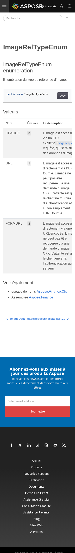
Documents (36, 486)
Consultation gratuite (36, 506)
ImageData (17, 318)
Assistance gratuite (37, 499)
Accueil (36, 461)
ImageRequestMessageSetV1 (45, 318)
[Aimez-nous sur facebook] (11, 445)
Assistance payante (36, 512)
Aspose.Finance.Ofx (52, 291)
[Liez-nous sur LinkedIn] (29, 445)
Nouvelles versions (36, 474)
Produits (36, 467)
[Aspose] (27, 6)
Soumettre (37, 411)
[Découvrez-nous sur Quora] (46, 445)
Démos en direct (36, 493)
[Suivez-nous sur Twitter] (20, 445)
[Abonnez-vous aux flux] (64, 445)
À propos (36, 532)
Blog (36, 519)
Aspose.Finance (41, 297)
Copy (63, 95)
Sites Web (36, 525)
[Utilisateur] (61, 6)
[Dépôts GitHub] (55, 445)
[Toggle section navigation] (67, 18)
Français (50, 6)
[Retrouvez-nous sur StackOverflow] (38, 445)
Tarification (36, 480)
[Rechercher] (70, 6)
